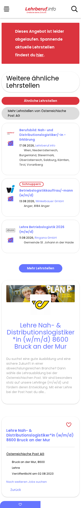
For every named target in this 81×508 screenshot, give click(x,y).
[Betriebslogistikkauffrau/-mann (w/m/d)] (10, 189)
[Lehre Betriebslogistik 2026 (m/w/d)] (10, 230)
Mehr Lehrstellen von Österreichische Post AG (37, 113)
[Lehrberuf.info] (40, 9)
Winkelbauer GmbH (50, 201)
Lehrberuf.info (45, 145)
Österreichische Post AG (25, 454)
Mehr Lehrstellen (40, 268)
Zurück (15, 489)
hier (40, 55)
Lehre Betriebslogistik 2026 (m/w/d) (41, 229)
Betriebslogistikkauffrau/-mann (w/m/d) (46, 192)
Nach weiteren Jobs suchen (26, 482)
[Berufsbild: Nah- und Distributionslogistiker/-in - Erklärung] (10, 133)
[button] (72, 43)
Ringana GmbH (46, 238)
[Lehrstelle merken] (11, 143)
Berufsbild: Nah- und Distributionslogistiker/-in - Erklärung (42, 135)
